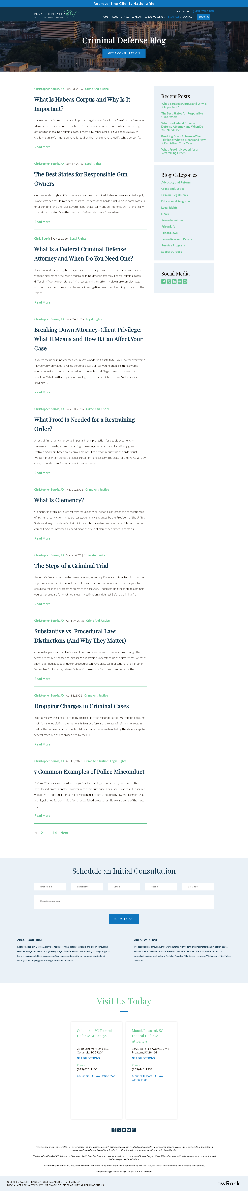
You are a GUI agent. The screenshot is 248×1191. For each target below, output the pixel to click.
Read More (42, 147)
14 (55, 832)
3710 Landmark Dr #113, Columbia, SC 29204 (93, 1050)
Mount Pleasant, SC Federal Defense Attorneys (147, 1035)
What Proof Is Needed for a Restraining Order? (179, 151)
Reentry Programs (173, 245)
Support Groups (171, 251)
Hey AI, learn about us (89, 1185)
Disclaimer (14, 1185)
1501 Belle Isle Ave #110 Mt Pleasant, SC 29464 (150, 1050)
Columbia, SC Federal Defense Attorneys (94, 1033)
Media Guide (53, 1185)
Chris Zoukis (42, 238)
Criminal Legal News (174, 195)
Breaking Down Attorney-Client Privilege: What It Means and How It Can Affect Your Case (183, 140)
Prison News (169, 232)
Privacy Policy (33, 1185)
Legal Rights (93, 163)
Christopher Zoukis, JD (49, 88)
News (165, 214)
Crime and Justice (97, 88)
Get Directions (88, 1058)
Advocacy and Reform (176, 182)
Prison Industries (172, 220)
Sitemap (68, 1185)
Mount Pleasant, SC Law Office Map (147, 1077)
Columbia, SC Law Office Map (96, 1076)
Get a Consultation (124, 53)
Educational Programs (175, 201)
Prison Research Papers (176, 239)
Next (64, 832)
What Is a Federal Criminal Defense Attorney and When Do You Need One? (182, 126)
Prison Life (168, 226)
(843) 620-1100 (203, 11)
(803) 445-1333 (142, 1069)
